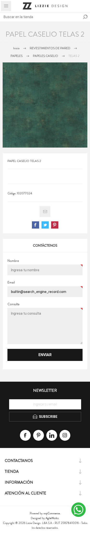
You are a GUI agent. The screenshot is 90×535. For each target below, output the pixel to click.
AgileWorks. (52, 518)
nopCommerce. (51, 513)
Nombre (13, 260)
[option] (45, 105)
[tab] (45, 245)
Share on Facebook (35, 225)
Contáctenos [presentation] (45, 245)
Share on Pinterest (54, 225)
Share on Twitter (45, 225)
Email (11, 282)
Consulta (13, 304)
